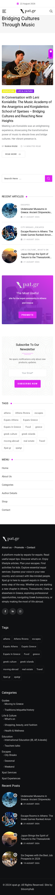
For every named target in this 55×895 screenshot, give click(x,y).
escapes (39, 413)
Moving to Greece (14, 703)
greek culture (10, 434)
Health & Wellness (14, 730)
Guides (5, 700)
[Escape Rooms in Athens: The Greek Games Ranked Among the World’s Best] (9, 233)
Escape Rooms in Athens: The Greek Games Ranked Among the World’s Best (37, 235)
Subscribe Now (28, 383)
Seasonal (10, 760)
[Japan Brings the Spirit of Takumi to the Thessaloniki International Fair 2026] (9, 255)
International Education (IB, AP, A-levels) (26, 740)
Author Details (9, 493)
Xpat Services (9, 772)
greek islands (28, 434)
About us (7, 547)
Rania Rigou (11, 146)
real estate (29, 441)
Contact (6, 509)
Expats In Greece (12, 427)
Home (5, 468)
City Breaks (27, 227)
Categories (7, 484)
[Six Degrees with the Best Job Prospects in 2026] (9, 859)
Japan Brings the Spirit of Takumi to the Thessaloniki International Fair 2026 (35, 257)
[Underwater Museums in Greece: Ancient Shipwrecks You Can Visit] (9, 210)
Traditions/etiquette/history (19, 709)
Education (7, 736)
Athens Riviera (22, 413)
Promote (19, 547)
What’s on (43, 250)
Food (28, 427)
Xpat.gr (7, 448)
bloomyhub (27, 889)
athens (7, 413)
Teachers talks (12, 745)
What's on (10, 719)
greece (38, 427)
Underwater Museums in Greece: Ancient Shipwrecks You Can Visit (35, 212)
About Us (7, 476)
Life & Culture (28, 250)
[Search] (51, 11)
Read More (11, 154)
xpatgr (19, 448)
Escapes (25, 205)
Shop (4, 501)
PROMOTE (27, 315)
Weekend (9, 766)
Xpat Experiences (11, 778)
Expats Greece (30, 420)
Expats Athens (11, 420)
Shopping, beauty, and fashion (21, 724)
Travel (42, 441)
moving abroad (11, 441)
